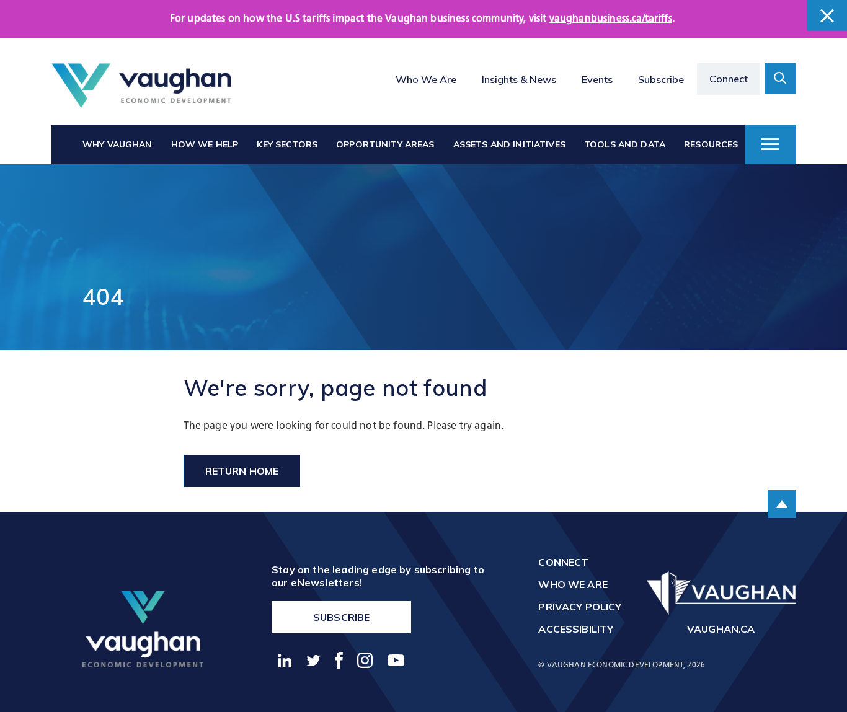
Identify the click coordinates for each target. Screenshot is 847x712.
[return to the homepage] (142, 629)
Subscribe (661, 79)
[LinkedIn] (285, 661)
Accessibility (575, 629)
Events (597, 79)
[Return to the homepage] (141, 85)
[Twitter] (313, 660)
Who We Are (426, 79)
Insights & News (519, 79)
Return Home (242, 471)
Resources (711, 144)
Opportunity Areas (385, 144)
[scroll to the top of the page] (782, 504)
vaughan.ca (721, 629)
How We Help (205, 144)
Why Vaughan (117, 144)
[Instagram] (365, 660)
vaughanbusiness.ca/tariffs (610, 19)
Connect (728, 78)
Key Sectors (287, 144)
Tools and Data (624, 144)
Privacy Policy (579, 607)
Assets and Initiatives (509, 144)
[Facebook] (339, 660)
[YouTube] (396, 660)
